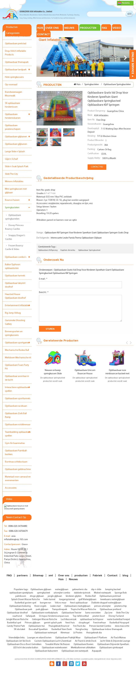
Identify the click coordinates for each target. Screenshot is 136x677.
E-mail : (43, 279)
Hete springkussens (14, 77)
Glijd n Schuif (11, 159)
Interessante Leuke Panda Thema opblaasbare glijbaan (76, 238)
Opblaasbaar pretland (110, 609)
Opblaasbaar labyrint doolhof (15, 285)
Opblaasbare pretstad (15, 43)
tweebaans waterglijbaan (112, 599)
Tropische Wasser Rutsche (83, 609)
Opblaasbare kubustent (46, 651)
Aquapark (96, 651)
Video (117, 28)
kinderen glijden (73, 596)
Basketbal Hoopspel (119, 622)
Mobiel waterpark (102, 593)
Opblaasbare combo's (15, 257)
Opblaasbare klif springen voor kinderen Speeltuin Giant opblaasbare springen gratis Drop (86, 233)
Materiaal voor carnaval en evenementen (18, 479)
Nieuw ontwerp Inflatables (17, 36)
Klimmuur (65, 632)
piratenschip (120, 606)
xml (51, 575)
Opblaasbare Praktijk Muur (67, 637)
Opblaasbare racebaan (16, 406)
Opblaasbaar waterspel (45, 632)
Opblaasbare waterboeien (54, 647)
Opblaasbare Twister (71, 613)
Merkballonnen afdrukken (83, 647)
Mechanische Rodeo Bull (17, 350)
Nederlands (127, 3)
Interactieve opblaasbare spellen (17, 389)
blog (125, 575)
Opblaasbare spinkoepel (111, 647)
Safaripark (30, 616)
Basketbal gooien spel (25, 603)
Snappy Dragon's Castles (15, 237)
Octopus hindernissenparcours (54, 616)
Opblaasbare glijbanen (16, 136)
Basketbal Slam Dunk (62, 629)
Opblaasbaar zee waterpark (75, 651)
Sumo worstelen (93, 613)
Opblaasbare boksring (20, 606)
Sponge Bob (121, 593)
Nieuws (69, 28)
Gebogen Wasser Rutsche (44, 619)
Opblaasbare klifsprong (48, 250)
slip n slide (96, 589)
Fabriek (97, 575)
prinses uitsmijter (102, 606)
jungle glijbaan (55, 596)
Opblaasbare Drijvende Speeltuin (113, 644)
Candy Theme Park (16, 626)
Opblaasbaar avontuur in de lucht (17, 378)
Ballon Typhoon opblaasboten (12, 266)
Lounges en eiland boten (39, 637)
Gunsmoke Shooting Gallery (15, 322)
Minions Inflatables (14, 181)
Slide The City (11, 174)
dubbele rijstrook (82, 593)
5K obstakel (19, 629)
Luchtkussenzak (68, 619)
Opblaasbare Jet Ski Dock (18, 641)
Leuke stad (55, 606)
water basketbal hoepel (118, 619)
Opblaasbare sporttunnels (17, 398)
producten (88, 28)
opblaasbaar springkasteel (89, 250)
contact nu (97, 167)
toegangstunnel (67, 599)
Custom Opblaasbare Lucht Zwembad (52, 641)
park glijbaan (42, 609)
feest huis (70, 622)
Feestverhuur (99, 622)
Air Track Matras (118, 637)
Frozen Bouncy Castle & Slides (14, 247)
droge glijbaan (37, 596)
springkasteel (43, 593)
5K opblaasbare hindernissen (12, 105)
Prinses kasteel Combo (100, 626)
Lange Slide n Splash (15, 151)
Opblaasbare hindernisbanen (12, 116)
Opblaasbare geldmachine (18, 469)
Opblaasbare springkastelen (13, 217)
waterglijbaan (61, 589)
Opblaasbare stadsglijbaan (77, 606)
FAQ (104, 28)
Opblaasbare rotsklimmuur (17, 424)
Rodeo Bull (90, 596)
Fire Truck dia (79, 626)
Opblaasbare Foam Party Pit (17, 367)
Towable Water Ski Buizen (57, 644)
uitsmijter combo (62, 593)
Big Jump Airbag (13, 313)
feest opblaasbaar (79, 603)
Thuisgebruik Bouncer (58, 626)
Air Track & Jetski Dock (85, 641)
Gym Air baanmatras (15, 443)
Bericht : (43, 292)
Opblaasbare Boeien (83, 644)
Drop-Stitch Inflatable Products (15, 53)
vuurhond (17, 616)
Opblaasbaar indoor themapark (107, 629)
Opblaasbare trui (37, 626)
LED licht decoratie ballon (25, 647)
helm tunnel (49, 599)
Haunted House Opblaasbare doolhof (15, 296)
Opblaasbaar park (23, 609)
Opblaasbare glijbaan (41, 589)
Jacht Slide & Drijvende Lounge (115, 641)
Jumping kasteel (113, 589)
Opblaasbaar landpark (15, 69)
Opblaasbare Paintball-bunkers (16, 453)
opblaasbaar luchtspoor (91, 619)
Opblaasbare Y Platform (95, 637)
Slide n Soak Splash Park (16, 166)
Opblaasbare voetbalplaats (45, 613)
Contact (43, 34)
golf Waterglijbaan (87, 599)
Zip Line (108, 613)
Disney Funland (116, 616)
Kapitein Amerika (68, 250)
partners (22, 575)
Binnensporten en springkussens (14, 333)
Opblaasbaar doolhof (17, 613)
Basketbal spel (14, 622)
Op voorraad (11, 84)
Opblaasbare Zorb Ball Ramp (16, 415)
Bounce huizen (12, 200)
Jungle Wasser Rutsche (17, 619)
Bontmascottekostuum (16, 462)
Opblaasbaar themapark (16, 62)
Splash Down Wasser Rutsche (25, 599)
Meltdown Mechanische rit (18, 357)
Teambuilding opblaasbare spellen (18, 434)
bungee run (45, 603)
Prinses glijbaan (32, 622)
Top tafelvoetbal (81, 616)
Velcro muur (60, 603)
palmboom (20, 596)
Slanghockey (81, 629)
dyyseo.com (116, 659)
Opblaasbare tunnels (15, 276)
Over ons (52, 28)
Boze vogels (40, 606)
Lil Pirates (77, 632)
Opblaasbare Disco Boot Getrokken (24, 644)
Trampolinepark (59, 609)
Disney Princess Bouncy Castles (14, 227)
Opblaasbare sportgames (17, 342)
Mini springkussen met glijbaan (16, 191)
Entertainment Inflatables (17, 305)
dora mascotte (122, 626)
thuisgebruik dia (94, 632)
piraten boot (99, 616)
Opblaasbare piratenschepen (12, 127)
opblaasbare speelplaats (21, 593)
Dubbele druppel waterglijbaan (106, 603)
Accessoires (11, 488)
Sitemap (38, 575)
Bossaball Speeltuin (38, 629)
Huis (40, 28)
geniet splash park (53, 622)
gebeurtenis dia (79, 589)
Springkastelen (12, 207)
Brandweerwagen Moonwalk (13, 94)
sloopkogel (84, 622)
